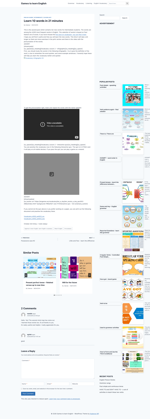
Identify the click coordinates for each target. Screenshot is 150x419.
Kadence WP (94, 414)
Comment (26, 360)
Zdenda (28, 25)
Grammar (71, 3)
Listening (89, 3)
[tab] (54, 295)
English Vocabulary (100, 3)
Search (102, 15)
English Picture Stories (107, 380)
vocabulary (68, 228)
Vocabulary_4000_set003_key (34, 219)
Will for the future (69, 282)
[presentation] (39, 267)
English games (28, 17)
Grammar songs (105, 383)
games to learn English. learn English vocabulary (38, 228)
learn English (58, 228)
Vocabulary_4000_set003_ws (34, 216)
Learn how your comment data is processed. (64, 399)
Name (24, 384)
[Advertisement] (113, 52)
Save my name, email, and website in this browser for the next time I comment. (48, 388)
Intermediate (38, 17)
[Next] (89, 275)
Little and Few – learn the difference (81, 239)
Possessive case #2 (28, 239)
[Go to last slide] (26, 275)
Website (75, 384)
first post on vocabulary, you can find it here (71, 34)
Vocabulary (80, 3)
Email (49, 384)
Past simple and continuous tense (111, 386)
